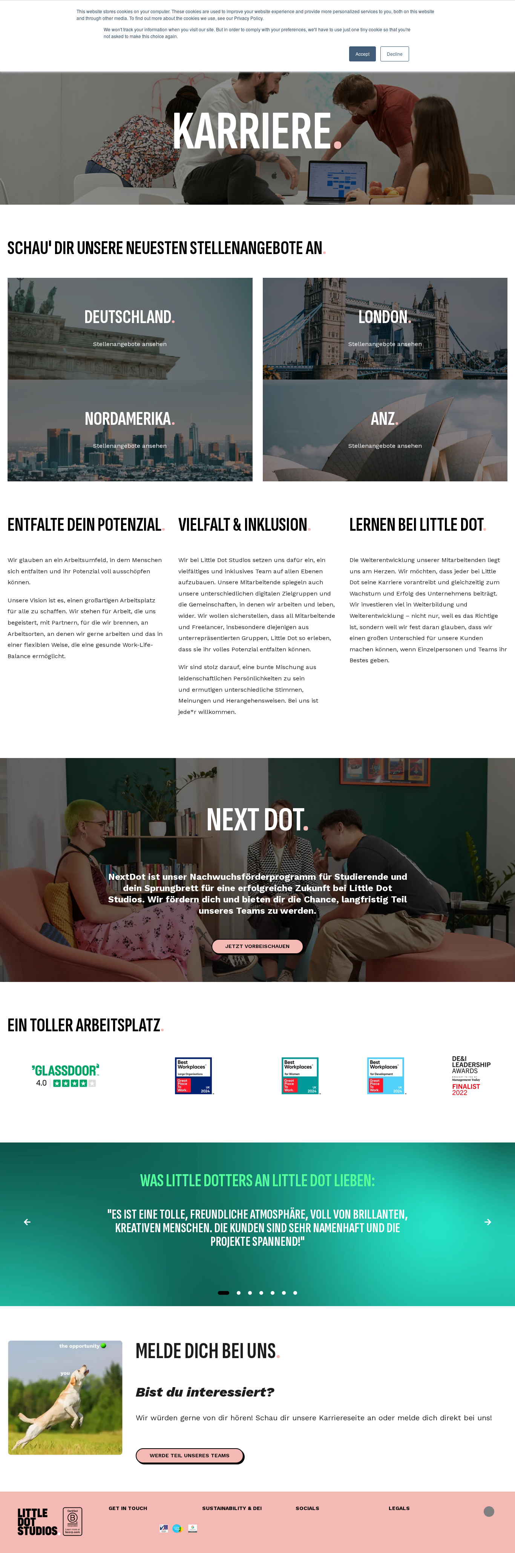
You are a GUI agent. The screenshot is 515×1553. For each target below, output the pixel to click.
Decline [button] (395, 54)
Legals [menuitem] (399, 1508)
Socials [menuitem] (307, 1508)
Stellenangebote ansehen (130, 344)
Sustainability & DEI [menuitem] (232, 1508)
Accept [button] (362, 54)
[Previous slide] (27, 1224)
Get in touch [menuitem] (128, 1508)
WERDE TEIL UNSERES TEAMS (190, 1455)
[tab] (223, 1293)
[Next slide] (487, 1224)
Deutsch (489, 1512)
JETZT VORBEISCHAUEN (257, 946)
